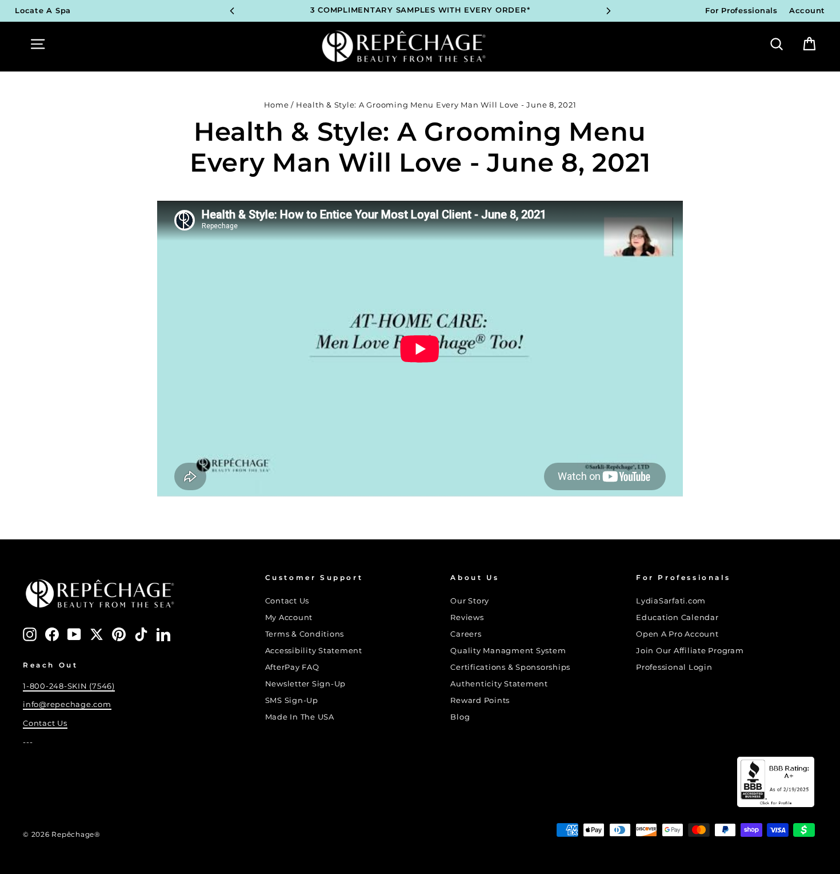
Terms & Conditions (305, 634)
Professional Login (674, 667)
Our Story (469, 601)
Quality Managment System (508, 650)
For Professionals (741, 10)
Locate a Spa (43, 10)
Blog (460, 717)
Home (276, 105)
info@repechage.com (67, 704)
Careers (465, 634)
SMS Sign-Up (291, 700)
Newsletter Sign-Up (305, 684)
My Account (289, 617)
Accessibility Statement (313, 650)
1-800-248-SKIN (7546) (69, 686)
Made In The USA (299, 717)
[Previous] (232, 11)
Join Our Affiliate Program (690, 650)
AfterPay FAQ (292, 667)
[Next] (608, 11)
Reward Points (480, 700)
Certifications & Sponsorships (510, 667)
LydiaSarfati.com (671, 601)
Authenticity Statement (499, 684)
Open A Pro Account (677, 634)
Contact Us (45, 723)
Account (807, 10)
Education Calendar (677, 617)
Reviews (466, 617)
